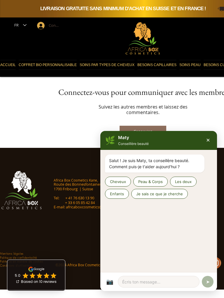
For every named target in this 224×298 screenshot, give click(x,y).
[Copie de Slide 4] (138, 5)
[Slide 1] (141, 5)
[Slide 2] (144, 5)
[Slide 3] (147, 5)
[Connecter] (40, 25)
